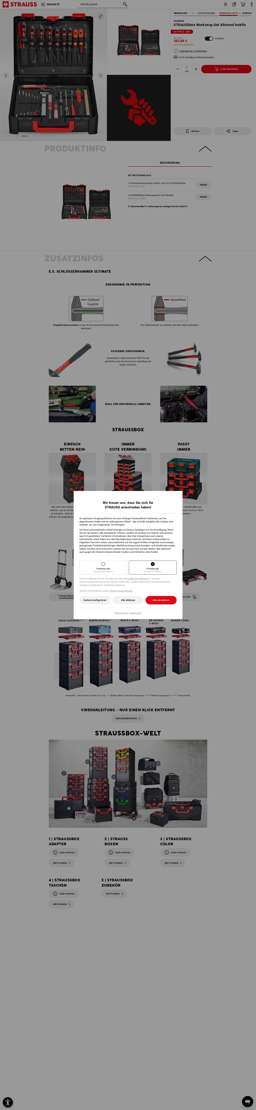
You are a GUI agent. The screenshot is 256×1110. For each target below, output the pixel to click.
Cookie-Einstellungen (138, 578)
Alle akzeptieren (161, 600)
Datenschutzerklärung (120, 591)
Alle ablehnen (128, 600)
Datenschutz (121, 613)
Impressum (135, 613)
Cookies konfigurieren (94, 600)
